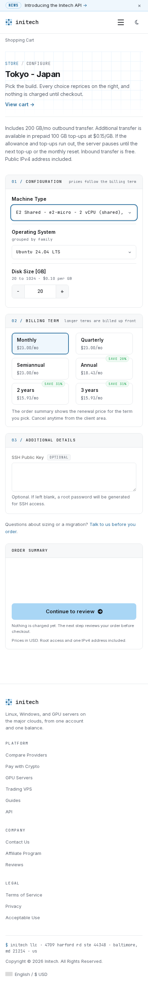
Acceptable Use (23, 917)
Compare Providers (26, 755)
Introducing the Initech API (56, 5)
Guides (13, 800)
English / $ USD (31, 974)
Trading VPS (19, 789)
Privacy (13, 906)
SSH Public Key (40, 457)
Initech (27, 22)
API (9, 811)
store (12, 63)
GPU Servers (19, 777)
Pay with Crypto (23, 766)
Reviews (14, 864)
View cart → (19, 104)
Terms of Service (24, 895)
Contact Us (18, 842)
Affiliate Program (23, 853)
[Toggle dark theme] (136, 22)
